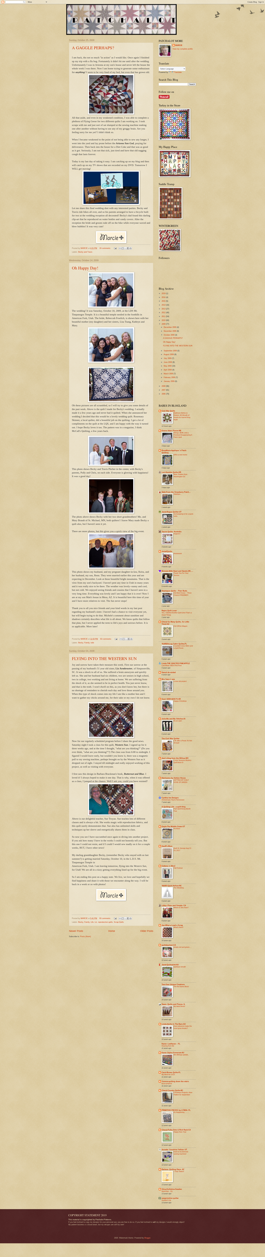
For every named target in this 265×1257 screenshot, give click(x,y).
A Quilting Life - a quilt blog (174, 807)
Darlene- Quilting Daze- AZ (173, 1169)
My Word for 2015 (168, 1075)
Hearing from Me (168, 1046)
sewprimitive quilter (170, 1198)
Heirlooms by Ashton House (174, 778)
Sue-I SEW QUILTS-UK (171, 699)
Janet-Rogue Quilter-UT (171, 512)
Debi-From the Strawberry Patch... (176, 492)
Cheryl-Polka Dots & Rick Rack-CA (176, 1130)
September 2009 (170, 351)
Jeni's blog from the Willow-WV (175, 758)
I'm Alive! (177, 829)
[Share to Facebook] (128, 248)
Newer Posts (76, 931)
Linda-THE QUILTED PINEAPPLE (176, 663)
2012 (164, 312)
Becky (80, 643)
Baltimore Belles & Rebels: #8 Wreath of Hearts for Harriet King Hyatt (182, 416)
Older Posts (146, 931)
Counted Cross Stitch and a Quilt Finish (183, 647)
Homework (178, 554)
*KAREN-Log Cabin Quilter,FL (174, 644)
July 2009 (168, 358)
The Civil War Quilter (170, 738)
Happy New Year (180, 1132)
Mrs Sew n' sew (168, 679)
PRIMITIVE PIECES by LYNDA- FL (176, 1110)
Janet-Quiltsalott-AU (170, 965)
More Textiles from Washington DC (180, 475)
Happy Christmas (180, 701)
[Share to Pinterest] (130, 248)
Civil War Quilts (168, 411)
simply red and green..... (183, 947)
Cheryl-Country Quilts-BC (172, 1090)
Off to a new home (180, 455)
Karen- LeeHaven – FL (171, 1044)
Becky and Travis (85, 252)
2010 (164, 320)
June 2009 (168, 362)
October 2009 (169, 335)
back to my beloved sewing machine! (181, 1153)
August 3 (177, 534)
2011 (164, 316)
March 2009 (169, 374)
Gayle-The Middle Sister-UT (173, 826)
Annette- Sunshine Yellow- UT (174, 1150)
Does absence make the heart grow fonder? (183, 1027)
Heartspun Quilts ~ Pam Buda (174, 591)
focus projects (167, 1084)
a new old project (180, 681)
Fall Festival (178, 868)
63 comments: (106, 639)
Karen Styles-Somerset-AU (173, 1053)
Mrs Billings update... (181, 1055)
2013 (164, 309)
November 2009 (170, 331)
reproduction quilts (105, 922)
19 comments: (105, 248)
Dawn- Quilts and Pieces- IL (173, 1004)
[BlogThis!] (122, 248)
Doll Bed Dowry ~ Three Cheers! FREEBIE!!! (183, 594)
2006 (164, 394)
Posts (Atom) (85, 936)
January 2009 (169, 381)
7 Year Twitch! (179, 1171)
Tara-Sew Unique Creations (173, 984)
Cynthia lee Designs (170, 798)
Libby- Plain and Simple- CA (174, 905)
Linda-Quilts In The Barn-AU (174, 1024)
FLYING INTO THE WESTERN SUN (104, 658)
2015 (164, 301)
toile (92, 643)
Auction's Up (166, 1200)
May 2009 (168, 366)
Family (87, 643)
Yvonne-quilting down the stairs (175, 1081)
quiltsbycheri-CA (169, 945)
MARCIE (178, 45)
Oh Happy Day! (85, 268)
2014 (164, 305)
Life (92, 922)
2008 (164, 386)
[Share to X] (125, 248)
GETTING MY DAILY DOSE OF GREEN (181, 781)
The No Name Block (181, 987)
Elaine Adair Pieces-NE (171, 431)
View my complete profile (183, 49)
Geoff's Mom (167, 846)
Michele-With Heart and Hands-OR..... (177, 571)
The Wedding (179, 888)
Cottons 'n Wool (168, 866)
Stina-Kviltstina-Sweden (172, 1189)
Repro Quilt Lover (169, 611)
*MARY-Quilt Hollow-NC (172, 886)
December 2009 (170, 327)
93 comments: (105, 918)
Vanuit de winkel (169, 672)
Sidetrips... (177, 494)
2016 (164, 297)
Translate (178, 72)
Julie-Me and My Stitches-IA (173, 719)
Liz (96, 922)
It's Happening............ (181, 1112)
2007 (164, 390)
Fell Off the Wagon (180, 626)
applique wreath (180, 967)
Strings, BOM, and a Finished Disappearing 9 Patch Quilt (183, 435)
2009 (164, 324)
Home (111, 931)
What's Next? (178, 927)
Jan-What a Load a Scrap (172, 925)
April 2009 (168, 370)
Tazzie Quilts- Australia (171, 532)
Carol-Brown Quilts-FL (171, 1072)
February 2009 (170, 377)
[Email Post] (115, 248)
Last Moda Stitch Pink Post (171, 666)
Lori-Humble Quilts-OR (171, 472)
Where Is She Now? (181, 908)
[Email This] (120, 248)
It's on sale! (178, 721)
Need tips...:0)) (167, 1191)
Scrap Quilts (119, 922)
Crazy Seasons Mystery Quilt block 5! (182, 761)
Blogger (147, 1238)
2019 (164, 293)
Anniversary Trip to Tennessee (173, 800)
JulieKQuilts (167, 551)
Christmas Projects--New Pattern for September (183, 1094)
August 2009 (169, 354)
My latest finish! (179, 1006)
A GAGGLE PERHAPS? (93, 47)
